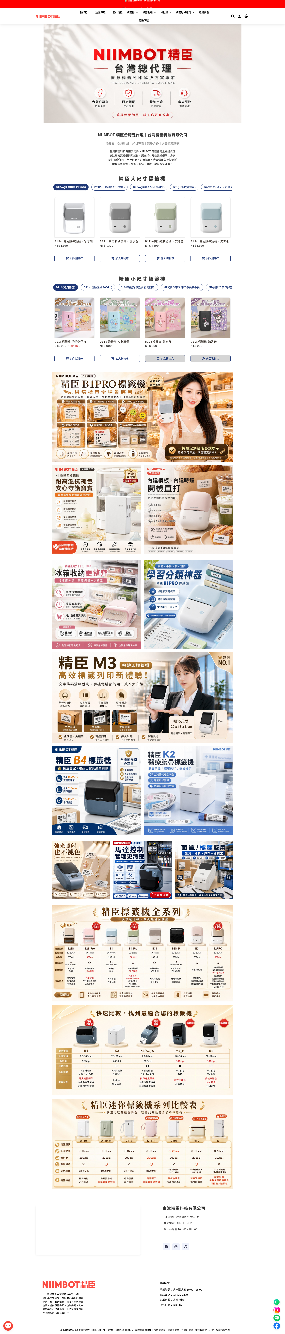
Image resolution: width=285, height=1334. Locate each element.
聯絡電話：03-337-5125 (174, 1295)
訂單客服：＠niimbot (173, 1300)
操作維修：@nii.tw (171, 1305)
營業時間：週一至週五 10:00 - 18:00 (181, 1289)
